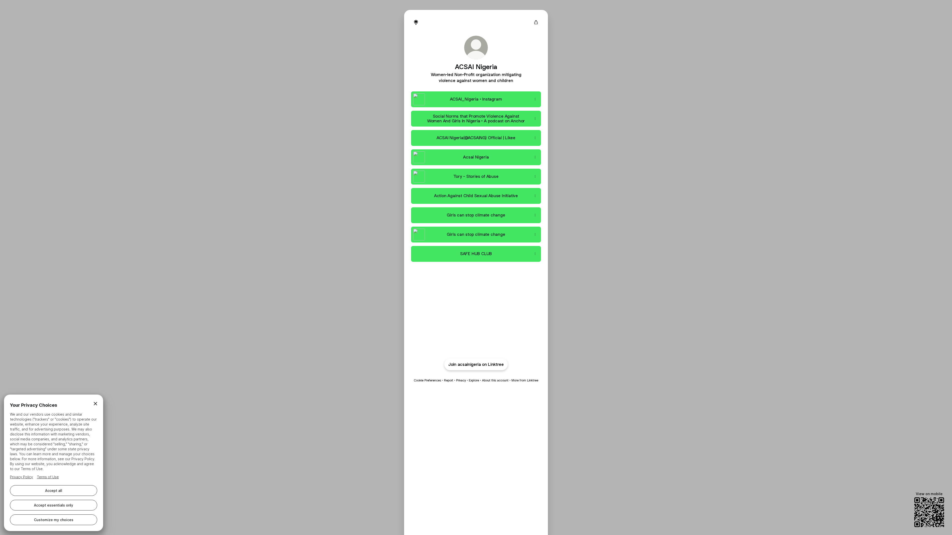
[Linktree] (416, 22)
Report (448, 380)
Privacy (461, 380)
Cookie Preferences (427, 380)
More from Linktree (524, 380)
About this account (495, 380)
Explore (474, 380)
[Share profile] (536, 22)
